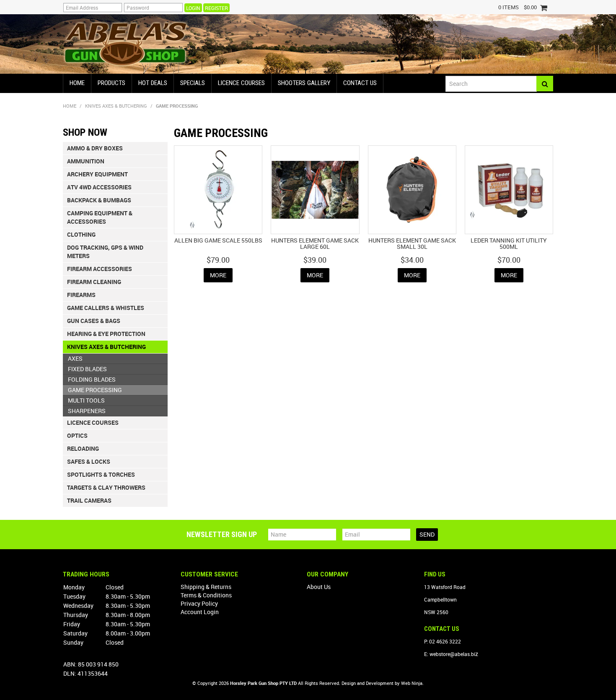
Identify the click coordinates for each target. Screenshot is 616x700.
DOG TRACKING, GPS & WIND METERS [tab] (105, 251)
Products (111, 83)
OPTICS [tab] (77, 435)
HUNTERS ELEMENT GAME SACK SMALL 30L (412, 243)
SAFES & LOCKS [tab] (88, 461)
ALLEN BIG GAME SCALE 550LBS (218, 240)
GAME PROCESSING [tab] (95, 390)
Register (216, 8)
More (218, 275)
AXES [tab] (75, 358)
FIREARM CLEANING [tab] (94, 282)
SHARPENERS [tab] (87, 411)
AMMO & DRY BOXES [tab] (95, 148)
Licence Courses (241, 83)
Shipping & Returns (206, 587)
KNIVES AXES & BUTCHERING (116, 106)
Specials (192, 83)
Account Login (200, 612)
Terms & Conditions (206, 595)
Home (77, 83)
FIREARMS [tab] (81, 295)
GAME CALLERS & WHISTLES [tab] (105, 308)
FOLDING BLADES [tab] (92, 379)
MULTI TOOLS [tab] (86, 400)
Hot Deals (152, 83)
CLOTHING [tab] (81, 234)
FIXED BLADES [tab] (87, 369)
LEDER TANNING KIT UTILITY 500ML (509, 243)
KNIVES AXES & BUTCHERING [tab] (106, 347)
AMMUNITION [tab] (85, 161)
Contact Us (360, 83)
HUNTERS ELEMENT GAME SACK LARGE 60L (315, 243)
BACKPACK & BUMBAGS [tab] (99, 200)
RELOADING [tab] (83, 448)
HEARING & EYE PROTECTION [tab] (106, 334)
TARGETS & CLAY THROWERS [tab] (106, 487)
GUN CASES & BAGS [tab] (93, 321)
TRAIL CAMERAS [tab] (89, 500)
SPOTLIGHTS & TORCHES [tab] (101, 474)
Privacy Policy (199, 603)
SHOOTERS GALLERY (304, 83)
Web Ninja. (412, 683)
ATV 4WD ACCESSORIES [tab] (99, 187)
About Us (319, 587)
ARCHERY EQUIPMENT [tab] (97, 174)
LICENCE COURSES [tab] (93, 422)
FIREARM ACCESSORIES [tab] (99, 269)
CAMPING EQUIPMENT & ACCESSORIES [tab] (99, 217)
